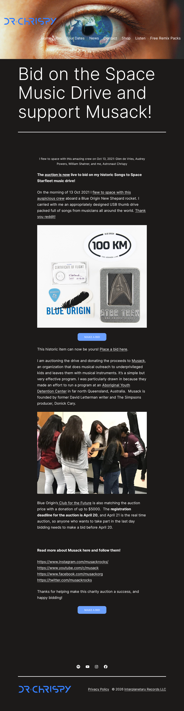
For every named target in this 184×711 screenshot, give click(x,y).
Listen (140, 38)
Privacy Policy (98, 689)
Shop (126, 38)
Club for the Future (74, 503)
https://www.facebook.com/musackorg (70, 574)
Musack (138, 361)
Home (46, 38)
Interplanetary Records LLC (145, 689)
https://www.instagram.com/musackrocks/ (72, 562)
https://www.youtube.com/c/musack (68, 568)
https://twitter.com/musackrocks (64, 580)
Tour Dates (75, 38)
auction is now (57, 175)
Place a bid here (113, 349)
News (94, 38)
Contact (110, 38)
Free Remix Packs (165, 38)
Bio (58, 38)
